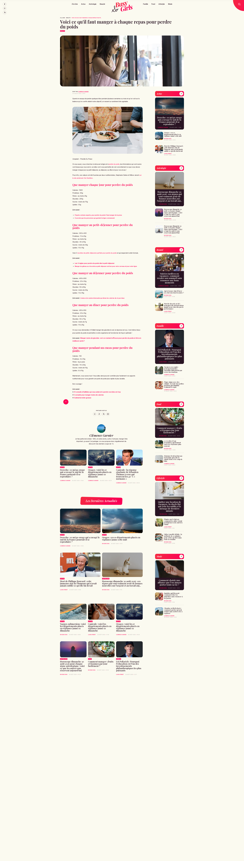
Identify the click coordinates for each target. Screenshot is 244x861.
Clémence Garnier (83, 91)
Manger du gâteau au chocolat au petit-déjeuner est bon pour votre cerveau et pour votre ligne (106, 266)
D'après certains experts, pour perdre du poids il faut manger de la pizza (98, 215)
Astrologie (92, 4)
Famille (145, 4)
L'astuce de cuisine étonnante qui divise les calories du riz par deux (102, 298)
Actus (83, 4)
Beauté (102, 4)
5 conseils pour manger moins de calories (89, 395)
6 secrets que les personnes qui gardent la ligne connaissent (95, 218)
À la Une (75, 4)
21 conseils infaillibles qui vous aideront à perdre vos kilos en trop (97, 392)
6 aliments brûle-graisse (82, 398)
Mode (170, 4)
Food (153, 4)
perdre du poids (114, 164)
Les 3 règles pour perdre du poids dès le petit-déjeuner (94, 263)
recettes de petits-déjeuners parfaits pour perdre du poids (97, 253)
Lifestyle (162, 4)
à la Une (62, 17)
